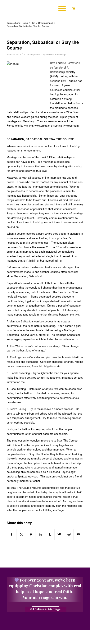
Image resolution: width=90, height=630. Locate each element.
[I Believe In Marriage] (37, 8)
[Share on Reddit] (68, 534)
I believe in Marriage (56, 54)
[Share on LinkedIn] (40, 534)
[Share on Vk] (59, 534)
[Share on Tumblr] (49, 534)
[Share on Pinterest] (30, 534)
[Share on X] (21, 534)
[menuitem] (61, 8)
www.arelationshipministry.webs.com (57, 125)
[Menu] (60, 8)
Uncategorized (33, 54)
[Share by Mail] (78, 534)
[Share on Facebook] (11, 534)
